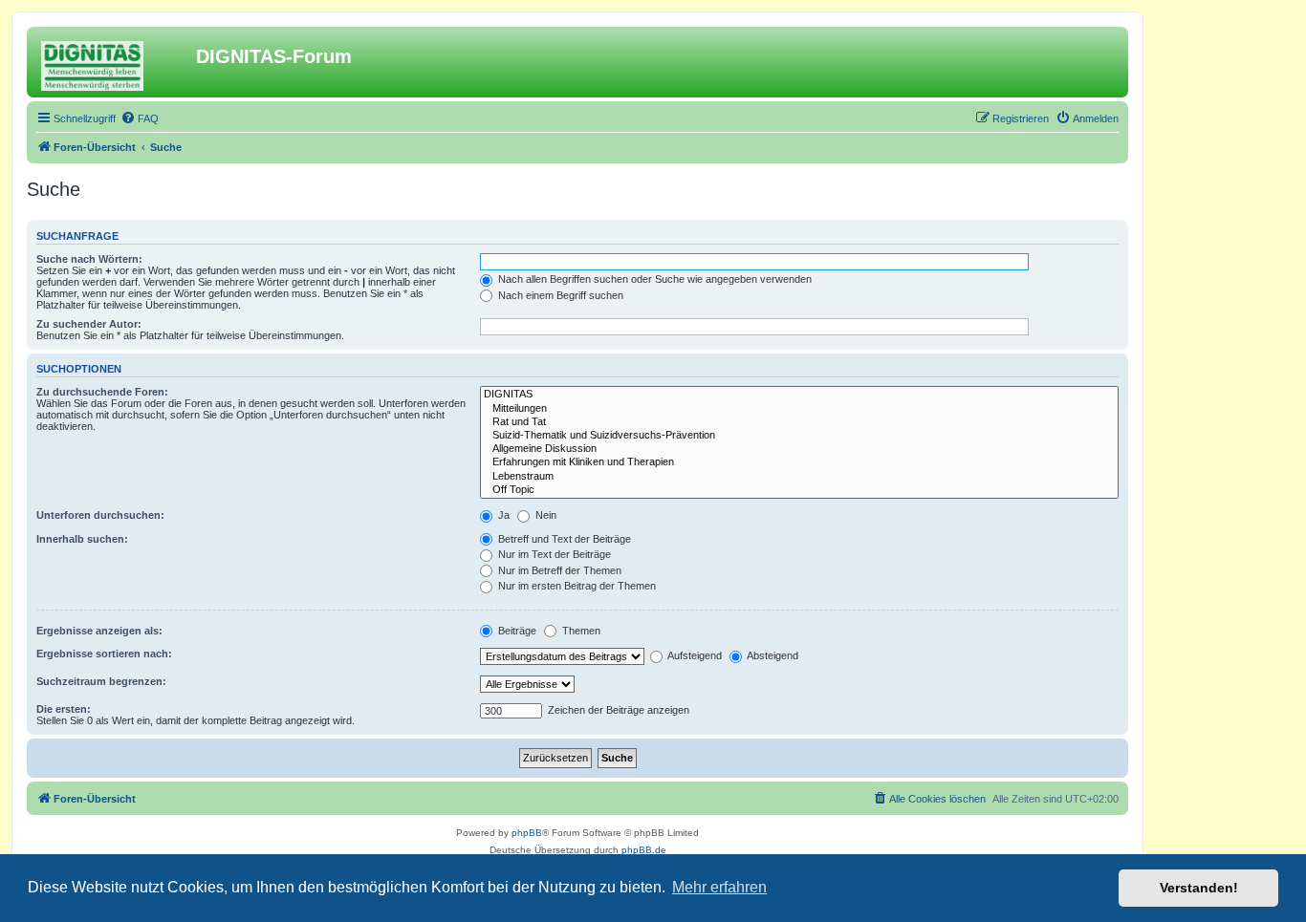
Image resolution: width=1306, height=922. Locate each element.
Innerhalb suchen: (82, 539)
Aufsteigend (693, 655)
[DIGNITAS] (799, 394)
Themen (579, 630)
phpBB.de (643, 850)
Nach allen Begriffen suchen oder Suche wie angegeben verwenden (653, 279)
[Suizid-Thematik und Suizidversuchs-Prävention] (799, 435)
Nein (544, 515)
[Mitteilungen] (799, 409)
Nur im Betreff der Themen (558, 570)
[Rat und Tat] (799, 422)
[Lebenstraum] (799, 476)
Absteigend (771, 655)
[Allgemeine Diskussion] (799, 449)
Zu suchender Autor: (88, 324)
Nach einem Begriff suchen (559, 295)
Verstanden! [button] (1199, 887)
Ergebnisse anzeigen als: (99, 630)
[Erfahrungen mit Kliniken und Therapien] (799, 462)
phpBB (527, 832)
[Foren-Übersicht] (114, 62)
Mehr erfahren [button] (719, 887)
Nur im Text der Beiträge (553, 554)
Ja (502, 515)
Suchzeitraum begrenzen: (101, 681)
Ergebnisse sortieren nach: (104, 653)
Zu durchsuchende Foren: (102, 391)
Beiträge (515, 630)
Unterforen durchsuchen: (100, 515)
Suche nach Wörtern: (89, 259)
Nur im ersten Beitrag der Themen (575, 585)
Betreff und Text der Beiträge (563, 539)
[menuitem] (139, 118)
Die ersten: (63, 709)
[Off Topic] (799, 490)
